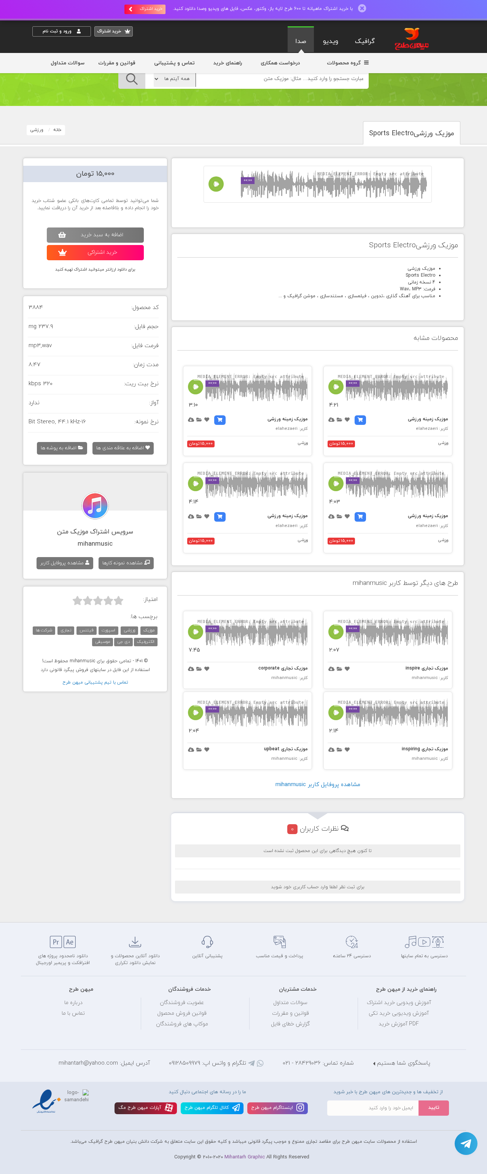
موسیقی (102, 642)
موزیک (148, 630)
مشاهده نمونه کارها (123, 563)
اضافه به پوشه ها (59, 448)
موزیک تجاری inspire (427, 668)
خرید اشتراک (151, 9)
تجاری (65, 630)
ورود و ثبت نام (58, 31)
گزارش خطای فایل (290, 1024)
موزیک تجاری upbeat (286, 749)
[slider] (98, 600)
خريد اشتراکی (102, 252)
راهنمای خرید (227, 63)
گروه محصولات (344, 63)
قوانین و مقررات (116, 63)
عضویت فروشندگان (182, 1002)
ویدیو (330, 41)
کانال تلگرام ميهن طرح (207, 1108)
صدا (300, 41)
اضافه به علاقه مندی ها (120, 448)
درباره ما (73, 1002)
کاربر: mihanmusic (430, 678)
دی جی (123, 642)
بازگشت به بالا (51, 910)
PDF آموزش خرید (399, 1024)
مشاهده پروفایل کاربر (62, 563)
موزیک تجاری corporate (283, 668)
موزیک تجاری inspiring (425, 749)
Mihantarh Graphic (244, 1157)
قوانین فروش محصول (182, 1013)
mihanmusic (95, 544)
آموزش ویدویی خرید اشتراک (399, 1002)
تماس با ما (73, 1013)
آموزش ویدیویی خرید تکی (399, 1013)
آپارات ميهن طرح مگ (140, 1108)
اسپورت (108, 630)
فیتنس (87, 630)
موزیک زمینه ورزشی (428, 419)
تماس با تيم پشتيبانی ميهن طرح (95, 682)
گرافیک (365, 41)
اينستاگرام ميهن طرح (272, 1108)
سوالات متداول (67, 63)
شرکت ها (44, 630)
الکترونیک (145, 642)
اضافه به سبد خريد (102, 235)
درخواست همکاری (280, 63)
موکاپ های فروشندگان (182, 1024)
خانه (57, 130)
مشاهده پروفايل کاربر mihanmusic (317, 785)
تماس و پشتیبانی (174, 63)
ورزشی (36, 130)
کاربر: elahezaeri (432, 429)
